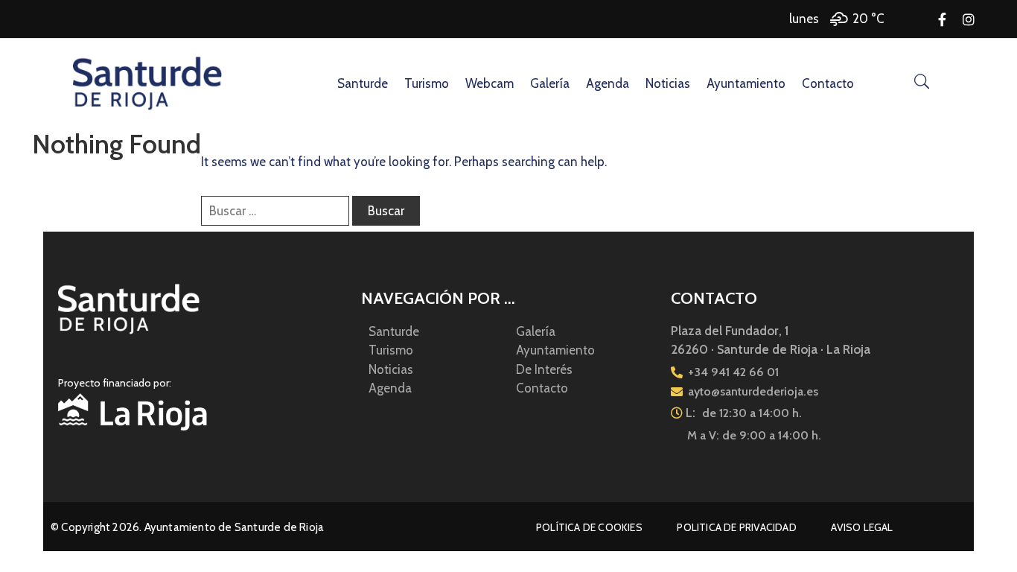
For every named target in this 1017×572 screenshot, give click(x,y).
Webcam (489, 83)
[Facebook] (942, 19)
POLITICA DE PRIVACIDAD (736, 527)
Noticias (667, 83)
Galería (550, 83)
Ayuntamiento (746, 83)
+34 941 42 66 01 (733, 372)
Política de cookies (589, 527)
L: (690, 412)
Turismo (426, 83)
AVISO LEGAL (862, 527)
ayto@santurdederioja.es (753, 391)
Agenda (607, 83)
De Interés (544, 369)
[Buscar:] (275, 211)
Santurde (362, 83)
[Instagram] (968, 19)
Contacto (828, 83)
